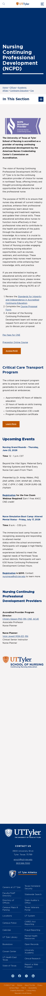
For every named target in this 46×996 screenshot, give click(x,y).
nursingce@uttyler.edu (14, 577)
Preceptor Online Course (15, 342)
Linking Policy (31, 990)
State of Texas (9, 966)
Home (5, 88)
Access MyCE (12, 351)
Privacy (39, 985)
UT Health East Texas (10, 958)
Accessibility (32, 988)
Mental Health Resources (31, 937)
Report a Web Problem (31, 965)
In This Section (16, 99)
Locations (7, 916)
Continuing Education (19, 91)
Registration (9, 495)
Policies (19, 985)
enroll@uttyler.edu (23, 859)
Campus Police (9, 923)
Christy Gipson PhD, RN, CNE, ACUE (21, 619)
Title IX (23, 988)
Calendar (7, 930)
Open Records (31, 944)
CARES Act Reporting (30, 923)
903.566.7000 (23, 863)
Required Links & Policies (23, 993)
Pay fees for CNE (11, 335)
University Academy (29, 951)
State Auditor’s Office (32, 901)
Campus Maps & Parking (10, 908)
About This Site (30, 985)
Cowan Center (9, 951)
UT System (30, 916)
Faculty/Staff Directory (9, 894)
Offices (13, 88)
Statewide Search (33, 894)
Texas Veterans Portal (32, 908)
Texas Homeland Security (32, 887)
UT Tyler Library (10, 937)
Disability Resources (17, 990)
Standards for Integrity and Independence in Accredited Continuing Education (23, 300)
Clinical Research (33, 958)
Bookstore (8, 944)
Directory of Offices (8, 901)
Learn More (11, 424)
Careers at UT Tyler (12, 887)
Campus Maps (14, 988)
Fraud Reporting (32, 930)
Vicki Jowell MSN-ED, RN (15, 636)
